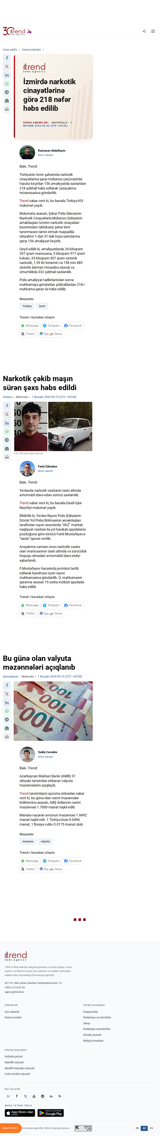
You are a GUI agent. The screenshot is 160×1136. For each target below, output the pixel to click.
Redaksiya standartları (96, 1029)
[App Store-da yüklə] (20, 1113)
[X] (25, 1096)
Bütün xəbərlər (45, 155)
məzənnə (27, 841)
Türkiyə (27, 306)
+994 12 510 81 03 (15, 987)
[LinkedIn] (51, 1096)
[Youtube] (33, 1096)
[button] (7, 58)
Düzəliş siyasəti (92, 1034)
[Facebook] (16, 1096)
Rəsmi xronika (13, 1017)
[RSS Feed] (59, 1096)
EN (137, 1128)
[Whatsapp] (8, 1096)
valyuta (45, 841)
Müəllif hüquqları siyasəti (20, 1068)
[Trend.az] (17, 31)
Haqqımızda (90, 1011)
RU (151, 1128)
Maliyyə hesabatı (93, 1040)
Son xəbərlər (12, 1011)
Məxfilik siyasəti (14, 1062)
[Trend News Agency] (16, 956)
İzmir (42, 306)
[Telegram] (42, 1096)
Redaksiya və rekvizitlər (97, 1017)
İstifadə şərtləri (14, 1056)
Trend (24, 201)
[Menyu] (153, 31)
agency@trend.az (14, 991)
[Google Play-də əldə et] (50, 1113)
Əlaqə (86, 1023)
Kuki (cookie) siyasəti (17, 1073)
